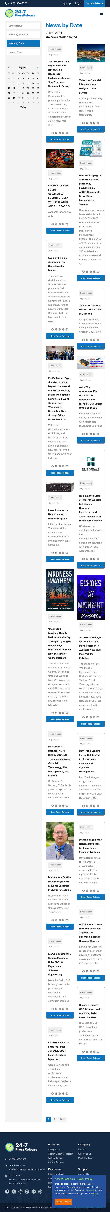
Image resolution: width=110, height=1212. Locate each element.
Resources (54, 1169)
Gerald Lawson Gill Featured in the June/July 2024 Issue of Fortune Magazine (58, 1051)
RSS (50, 1179)
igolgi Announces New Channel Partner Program (58, 514)
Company (84, 1144)
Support (83, 1169)
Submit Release (94, 3)
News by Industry (18, 35)
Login (78, 3)
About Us (82, 1150)
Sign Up (66, 3)
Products (53, 1144)
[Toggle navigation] (101, 13)
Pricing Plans (54, 1150)
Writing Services (56, 1158)
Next (62, 1119)
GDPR (95, 1193)
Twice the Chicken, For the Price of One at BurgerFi (90, 309)
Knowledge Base (56, 1174)
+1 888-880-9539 (17, 3)
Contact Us (83, 1174)
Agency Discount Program (60, 1154)
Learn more (90, 1190)
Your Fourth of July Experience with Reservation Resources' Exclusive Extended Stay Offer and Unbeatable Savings (59, 74)
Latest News (15, 26)
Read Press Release (60, 140)
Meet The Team (85, 1158)
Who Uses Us (84, 1154)
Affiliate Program (56, 1162)
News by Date (16, 43)
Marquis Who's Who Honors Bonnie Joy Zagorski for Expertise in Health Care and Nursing (90, 932)
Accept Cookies (63, 1201)
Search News (16, 52)
